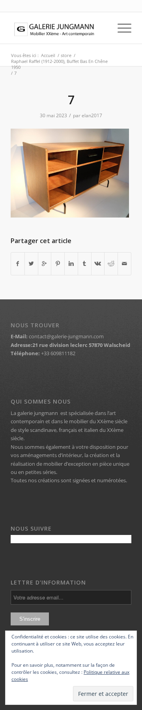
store (66, 55)
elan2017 (92, 115)
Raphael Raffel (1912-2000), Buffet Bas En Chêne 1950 (59, 64)
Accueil (48, 55)
